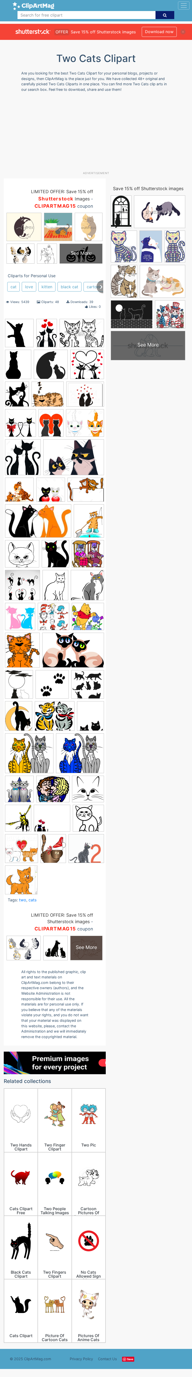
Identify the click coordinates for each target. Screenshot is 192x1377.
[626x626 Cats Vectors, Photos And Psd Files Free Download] (22, 587)
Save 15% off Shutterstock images (148, 188)
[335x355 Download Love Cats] (20, 619)
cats (32, 899)
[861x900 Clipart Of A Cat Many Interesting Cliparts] (87, 587)
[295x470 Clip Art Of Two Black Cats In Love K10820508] (46, 335)
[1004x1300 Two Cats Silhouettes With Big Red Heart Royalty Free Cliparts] (51, 425)
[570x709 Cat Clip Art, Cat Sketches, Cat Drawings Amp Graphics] (89, 523)
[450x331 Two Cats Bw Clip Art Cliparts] (82, 335)
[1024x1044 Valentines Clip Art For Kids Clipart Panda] (21, 851)
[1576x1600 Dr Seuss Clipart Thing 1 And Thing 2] (53, 619)
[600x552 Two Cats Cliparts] (80, 755)
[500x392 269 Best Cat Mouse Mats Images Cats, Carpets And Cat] (85, 396)
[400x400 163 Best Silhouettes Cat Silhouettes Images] (51, 367)
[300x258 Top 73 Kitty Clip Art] (54, 718)
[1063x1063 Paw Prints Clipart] (52, 686)
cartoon (94, 286)
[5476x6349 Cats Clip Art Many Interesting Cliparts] (55, 556)
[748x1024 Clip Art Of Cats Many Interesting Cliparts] (55, 587)
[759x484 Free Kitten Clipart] (73, 652)
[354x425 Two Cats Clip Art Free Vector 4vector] (18, 820)
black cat (69, 286)
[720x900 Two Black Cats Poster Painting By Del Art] (90, 718)
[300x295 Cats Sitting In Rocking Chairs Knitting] (88, 556)
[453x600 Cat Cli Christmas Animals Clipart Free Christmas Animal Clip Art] (53, 850)
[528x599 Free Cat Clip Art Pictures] (22, 652)
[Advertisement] (98, 133)
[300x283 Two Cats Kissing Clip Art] (52, 791)
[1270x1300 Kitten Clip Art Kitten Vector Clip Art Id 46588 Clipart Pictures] (21, 882)
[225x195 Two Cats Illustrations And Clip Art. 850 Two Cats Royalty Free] (52, 820)
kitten (47, 286)
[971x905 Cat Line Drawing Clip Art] (22, 556)
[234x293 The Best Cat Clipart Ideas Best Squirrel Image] (18, 718)
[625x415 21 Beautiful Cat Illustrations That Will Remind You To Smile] (74, 460)
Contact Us (107, 1359)
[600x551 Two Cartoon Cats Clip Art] (29, 756)
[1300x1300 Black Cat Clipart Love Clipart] (87, 366)
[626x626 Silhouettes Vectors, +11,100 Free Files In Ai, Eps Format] (88, 686)
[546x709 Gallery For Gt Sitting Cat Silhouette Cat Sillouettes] (18, 367)
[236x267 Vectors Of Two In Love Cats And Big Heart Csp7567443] (22, 460)
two (22, 899)
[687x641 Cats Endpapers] (86, 850)
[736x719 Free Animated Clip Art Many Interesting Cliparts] (88, 618)
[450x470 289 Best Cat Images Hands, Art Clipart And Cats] (20, 425)
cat (13, 286)
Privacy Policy (81, 1359)
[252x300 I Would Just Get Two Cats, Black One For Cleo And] (19, 686)
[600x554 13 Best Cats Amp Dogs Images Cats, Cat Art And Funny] (48, 396)
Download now (159, 31)
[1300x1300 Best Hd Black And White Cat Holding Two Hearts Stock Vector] (50, 492)
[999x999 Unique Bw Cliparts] (88, 820)
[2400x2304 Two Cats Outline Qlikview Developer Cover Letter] (88, 791)
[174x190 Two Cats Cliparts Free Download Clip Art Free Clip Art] (19, 791)
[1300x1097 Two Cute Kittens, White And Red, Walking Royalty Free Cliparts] (85, 425)
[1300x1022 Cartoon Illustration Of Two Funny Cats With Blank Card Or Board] (86, 492)
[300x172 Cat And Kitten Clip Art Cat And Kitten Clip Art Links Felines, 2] (38, 523)
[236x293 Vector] (17, 396)
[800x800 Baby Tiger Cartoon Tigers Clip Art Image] (19, 492)
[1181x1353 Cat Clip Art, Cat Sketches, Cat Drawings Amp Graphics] (19, 335)
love (29, 286)
